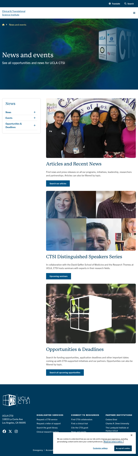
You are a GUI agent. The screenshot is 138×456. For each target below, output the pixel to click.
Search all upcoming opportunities (65, 372)
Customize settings (100, 448)
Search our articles (58, 183)
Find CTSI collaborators (81, 419)
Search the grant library (47, 427)
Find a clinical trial (79, 423)
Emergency (38, 450)
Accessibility (51, 450)
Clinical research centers (48, 431)
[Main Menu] (134, 13)
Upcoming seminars (59, 276)
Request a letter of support (49, 423)
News (10, 104)
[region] (94, 443)
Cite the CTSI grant (79, 427)
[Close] (131, 435)
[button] (114, 4)
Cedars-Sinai (111, 419)
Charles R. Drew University (117, 423)
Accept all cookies (123, 448)
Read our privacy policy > (113, 441)
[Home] (3, 24)
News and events (78, 431)
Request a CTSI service (47, 419)
